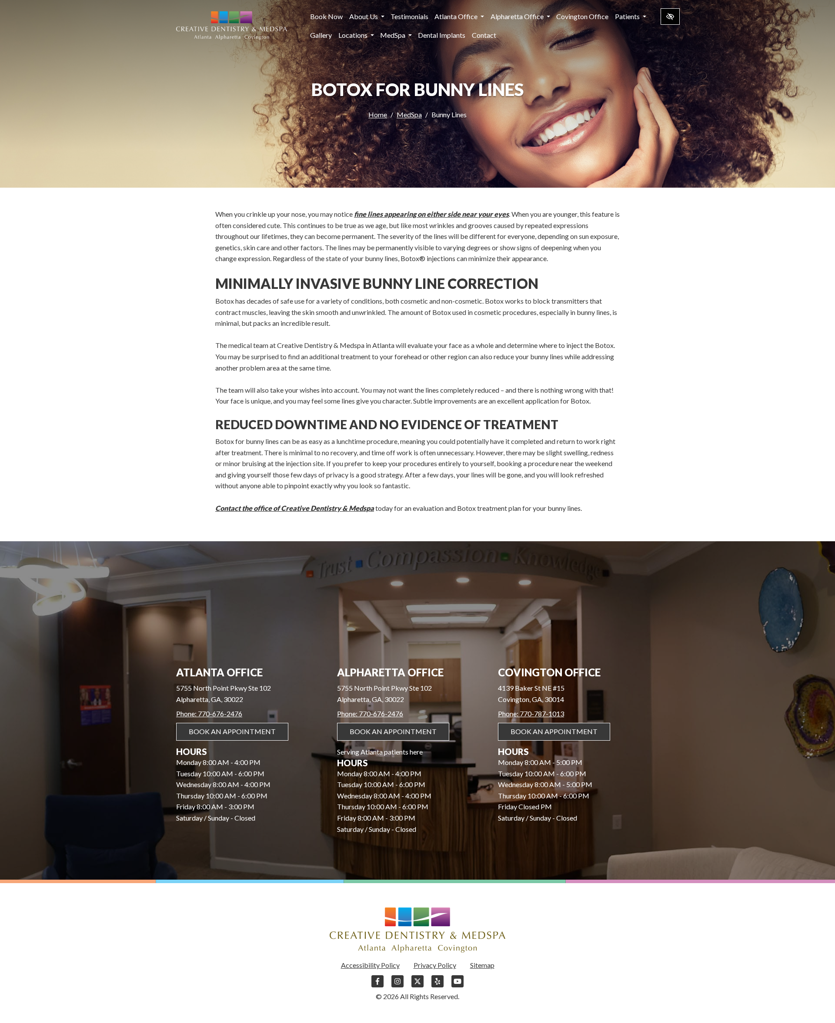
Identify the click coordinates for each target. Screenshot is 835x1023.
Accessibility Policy (370, 965)
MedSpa (393, 35)
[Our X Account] (417, 985)
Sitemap (482, 965)
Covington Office (582, 16)
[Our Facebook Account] (377, 985)
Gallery (321, 35)
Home (377, 114)
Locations (353, 35)
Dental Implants (441, 35)
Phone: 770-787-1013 (531, 713)
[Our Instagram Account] (397, 985)
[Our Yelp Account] (437, 985)
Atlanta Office (456, 16)
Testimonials (409, 16)
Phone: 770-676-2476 (209, 713)
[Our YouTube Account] (457, 985)
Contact (484, 35)
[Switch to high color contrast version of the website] (670, 16)
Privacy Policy (435, 965)
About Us (364, 16)
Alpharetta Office (518, 16)
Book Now (326, 16)
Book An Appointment (232, 731)
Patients (628, 16)
